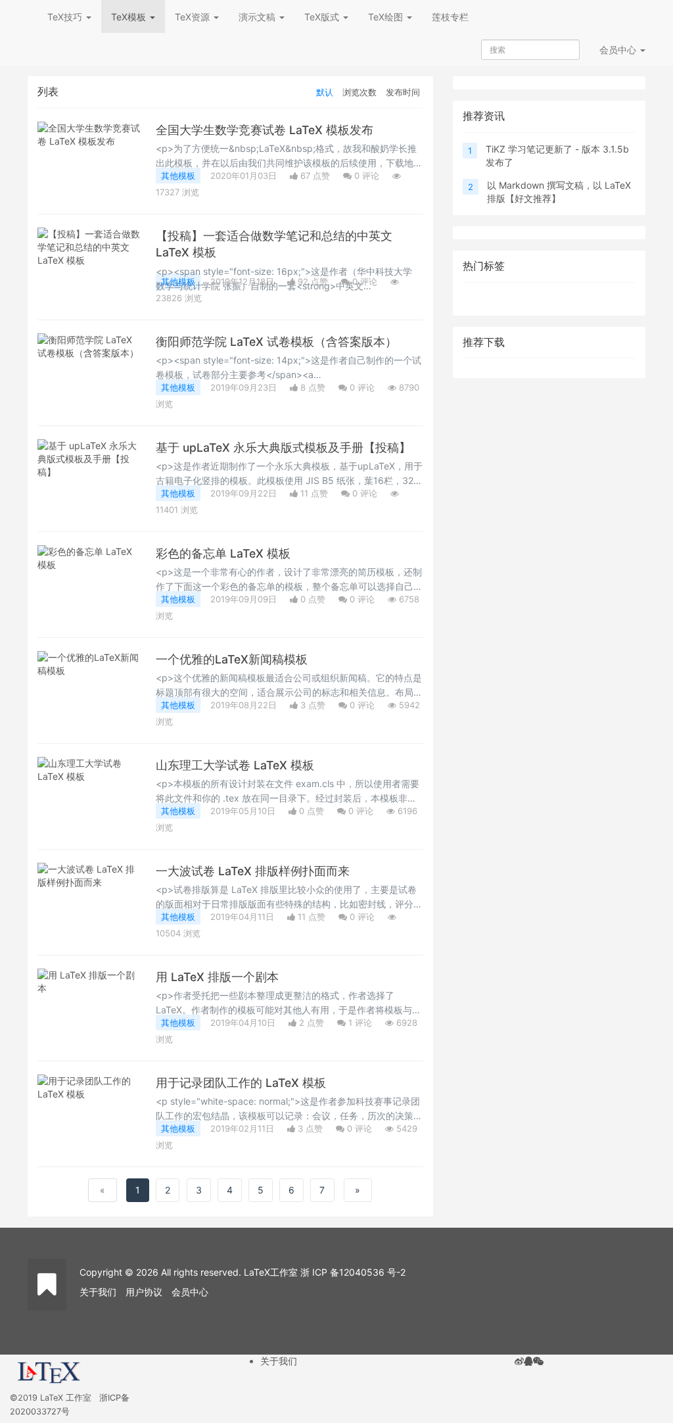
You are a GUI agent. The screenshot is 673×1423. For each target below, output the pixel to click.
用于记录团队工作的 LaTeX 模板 (241, 1083)
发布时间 (403, 92)
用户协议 (144, 1291)
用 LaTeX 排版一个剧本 (217, 977)
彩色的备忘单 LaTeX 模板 (223, 553)
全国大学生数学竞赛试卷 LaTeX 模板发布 (264, 130)
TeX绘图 (387, 16)
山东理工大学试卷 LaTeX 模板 (235, 765)
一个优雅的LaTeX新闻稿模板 (232, 659)
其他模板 (178, 175)
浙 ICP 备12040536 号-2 (353, 1272)
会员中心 (190, 1291)
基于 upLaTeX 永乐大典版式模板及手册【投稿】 (283, 447)
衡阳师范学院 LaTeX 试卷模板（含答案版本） (276, 342)
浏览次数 (359, 92)
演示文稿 (258, 16)
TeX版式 (323, 16)
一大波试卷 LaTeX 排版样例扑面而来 (253, 871)
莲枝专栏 (450, 16)
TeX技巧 (66, 16)
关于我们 (98, 1291)
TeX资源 (193, 16)
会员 (617, 49)
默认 (324, 92)
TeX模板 (130, 16)
